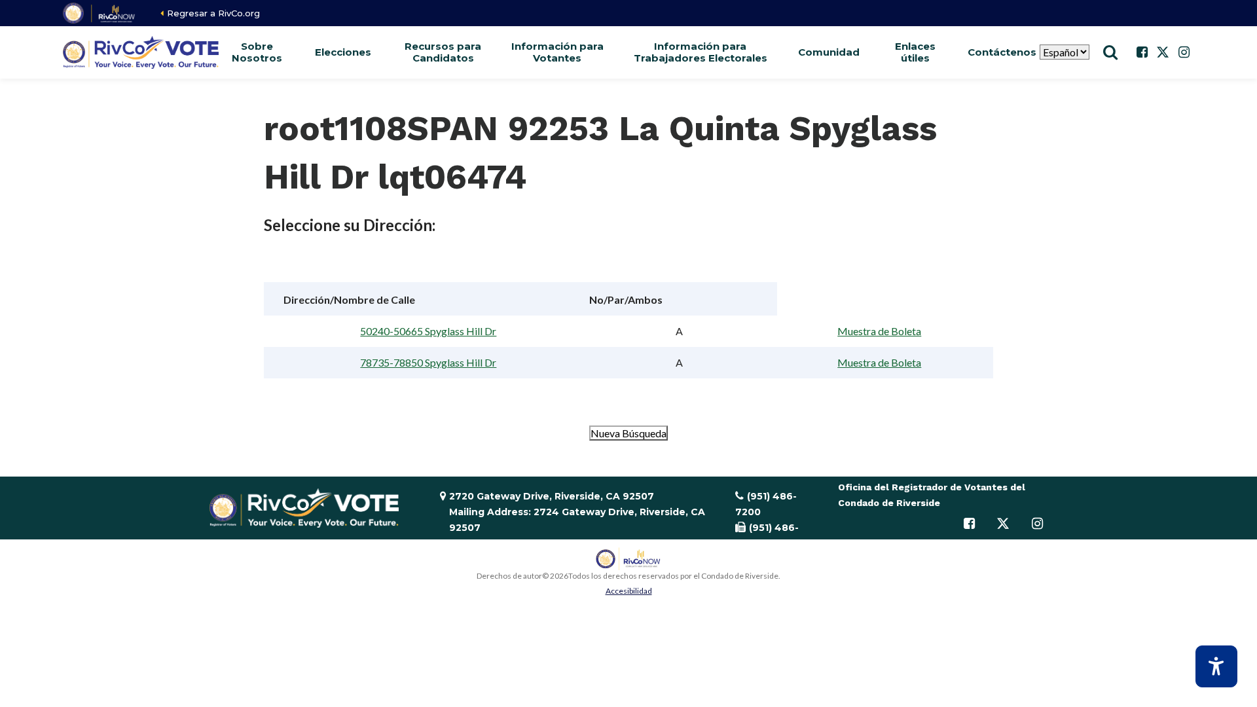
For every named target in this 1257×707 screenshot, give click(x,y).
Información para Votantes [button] (557, 52)
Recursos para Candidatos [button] (443, 52)
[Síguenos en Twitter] (1162, 52)
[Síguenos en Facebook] (1141, 52)
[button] (343, 52)
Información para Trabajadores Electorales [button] (700, 52)
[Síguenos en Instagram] (1183, 52)
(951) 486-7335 (767, 535)
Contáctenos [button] (1001, 52)
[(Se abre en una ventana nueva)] (100, 13)
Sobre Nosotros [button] (257, 52)
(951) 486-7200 (766, 504)
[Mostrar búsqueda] (1110, 52)
